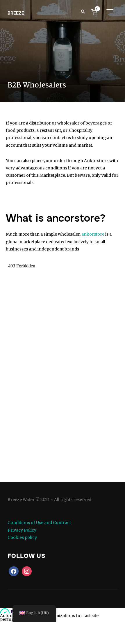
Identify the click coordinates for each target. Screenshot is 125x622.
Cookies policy (22, 537)
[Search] (83, 11)
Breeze (16, 13)
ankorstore (92, 234)
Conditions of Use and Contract (39, 522)
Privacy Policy (22, 530)
